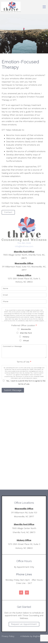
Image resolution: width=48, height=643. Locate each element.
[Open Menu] (44, 7)
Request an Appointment (24, 624)
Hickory (26, 337)
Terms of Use (24, 362)
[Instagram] (27, 592)
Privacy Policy (8, 636)
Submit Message (13, 390)
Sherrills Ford (26, 333)
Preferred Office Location (24, 325)
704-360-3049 (24, 243)
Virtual (26, 340)
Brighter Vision (39, 636)
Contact (8, 212)
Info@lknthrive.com (24, 246)
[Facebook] (21, 592)
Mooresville (26, 329)
